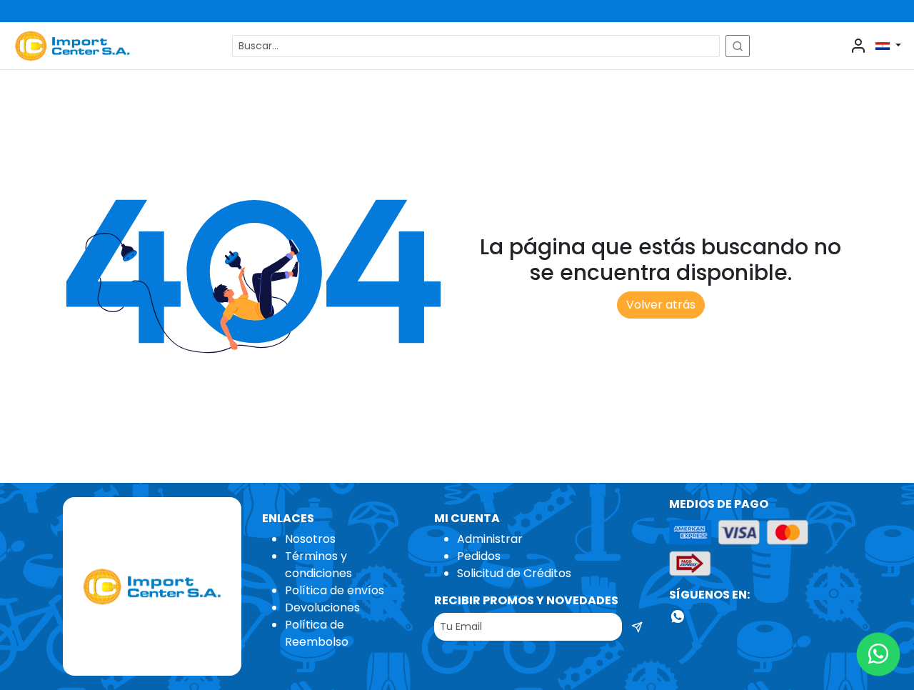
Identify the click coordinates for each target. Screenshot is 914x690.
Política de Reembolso (316, 633)
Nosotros (310, 539)
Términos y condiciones (318, 564)
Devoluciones (322, 607)
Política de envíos (334, 590)
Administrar (490, 539)
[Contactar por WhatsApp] (878, 654)
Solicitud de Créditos (514, 573)
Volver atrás (660, 304)
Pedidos (479, 556)
